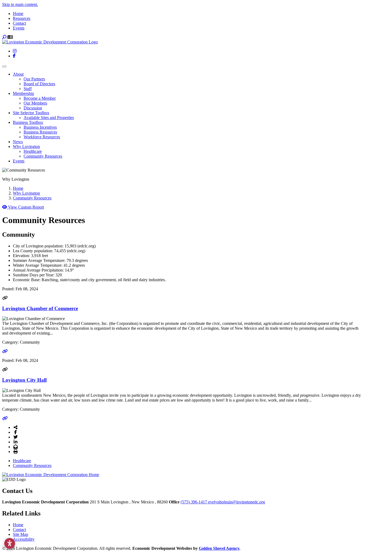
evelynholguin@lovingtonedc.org (236, 502)
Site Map (20, 534)
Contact (19, 23)
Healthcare (33, 151)
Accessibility (24, 539)
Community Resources (43, 156)
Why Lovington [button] (26, 146)
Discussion (33, 108)
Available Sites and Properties (49, 117)
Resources (21, 18)
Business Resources (40, 132)
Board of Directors (39, 83)
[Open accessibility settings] (9, 543)
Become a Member (40, 98)
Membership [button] (23, 93)
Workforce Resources (42, 137)
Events (18, 28)
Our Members (35, 103)
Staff (28, 88)
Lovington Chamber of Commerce (40, 308)
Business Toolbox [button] (28, 122)
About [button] (18, 74)
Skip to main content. (20, 4)
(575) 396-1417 (194, 502)
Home (18, 13)
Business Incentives (40, 127)
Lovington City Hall (24, 380)
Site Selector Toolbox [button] (31, 112)
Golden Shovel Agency (219, 548)
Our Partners (34, 79)
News (18, 141)
